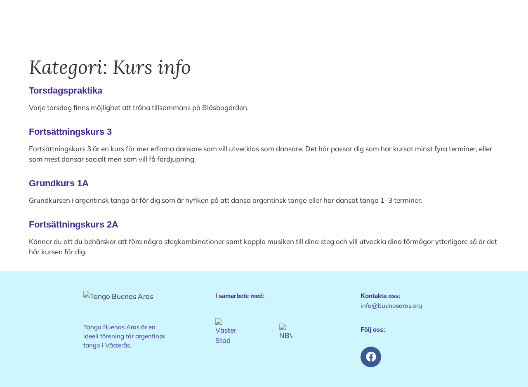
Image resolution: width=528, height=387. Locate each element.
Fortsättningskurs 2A (73, 224)
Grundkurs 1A (59, 183)
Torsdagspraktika (65, 90)
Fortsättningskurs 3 (70, 132)
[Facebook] (371, 357)
